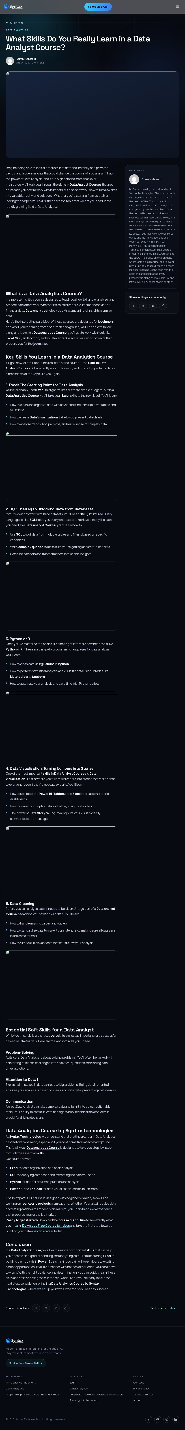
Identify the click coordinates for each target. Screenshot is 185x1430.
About (137, 1400)
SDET (73, 1382)
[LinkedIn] (175, 1419)
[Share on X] (143, 306)
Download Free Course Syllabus (46, 1225)
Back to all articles (162, 1308)
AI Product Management (21, 1382)
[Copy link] (163, 306)
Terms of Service (143, 1394)
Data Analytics (15, 1388)
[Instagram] (166, 1419)
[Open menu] (177, 6)
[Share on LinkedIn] (153, 306)
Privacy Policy (141, 1388)
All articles (16, 22)
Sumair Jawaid (152, 179)
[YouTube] (157, 1419)
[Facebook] (148, 1419)
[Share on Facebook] (133, 306)
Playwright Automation (84, 1400)
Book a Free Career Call (26, 1363)
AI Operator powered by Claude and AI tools (32, 1394)
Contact (138, 1382)
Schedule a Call (98, 6)
